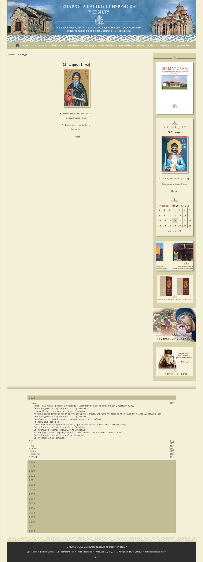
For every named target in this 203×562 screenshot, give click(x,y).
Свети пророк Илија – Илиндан (49, 438)
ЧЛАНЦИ (89, 45)
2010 (32, 531)
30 (174, 230)
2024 (32, 466)
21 (189, 220)
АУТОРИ (164, 45)
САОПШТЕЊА (124, 45)
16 (164, 220)
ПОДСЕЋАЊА (182, 45)
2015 (32, 507)
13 (184, 215)
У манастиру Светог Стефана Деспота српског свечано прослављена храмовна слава (78, 432)
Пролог (76, 137)
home (17, 46)
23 (164, 225)
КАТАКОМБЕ (106, 45)
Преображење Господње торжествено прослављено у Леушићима (68, 419)
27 (184, 225)
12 (179, 215)
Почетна (11, 54)
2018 (32, 494)
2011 (32, 526)
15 (159, 220)
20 (184, 220)
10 (169, 215)
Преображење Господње (46, 421)
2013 (32, 517)
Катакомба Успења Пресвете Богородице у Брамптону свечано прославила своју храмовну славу (84, 405)
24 (169, 225)
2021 (32, 480)
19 (179, 220)
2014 (32, 512)
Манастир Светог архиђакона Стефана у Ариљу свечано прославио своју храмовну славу (80, 424)
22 (159, 225)
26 (179, 225)
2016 (32, 503)
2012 (32, 521)
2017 (32, 498)
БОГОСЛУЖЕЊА (146, 45)
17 (169, 220)
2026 (32, 397)
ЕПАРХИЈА (74, 45)
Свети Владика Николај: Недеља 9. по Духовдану (59, 435)
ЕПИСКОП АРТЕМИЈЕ (51, 45)
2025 (32, 461)
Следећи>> (186, 206)
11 (174, 215)
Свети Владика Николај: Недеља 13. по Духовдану (60, 408)
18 (174, 220)
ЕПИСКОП (28, 45)
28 (189, 225)
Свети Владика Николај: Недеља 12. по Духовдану (60, 416)
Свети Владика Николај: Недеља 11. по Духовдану (60, 427)
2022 (32, 475)
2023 (32, 471)
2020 (32, 484)
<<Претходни (164, 206)
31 (179, 230)
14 (189, 215)
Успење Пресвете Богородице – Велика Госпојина (59, 411)
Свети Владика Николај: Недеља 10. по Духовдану (60, 430)
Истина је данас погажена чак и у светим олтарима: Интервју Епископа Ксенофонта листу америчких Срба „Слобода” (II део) (98, 413)
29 (169, 230)
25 (174, 225)
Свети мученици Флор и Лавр (175, 178)
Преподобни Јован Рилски (175, 184)
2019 (32, 489)
